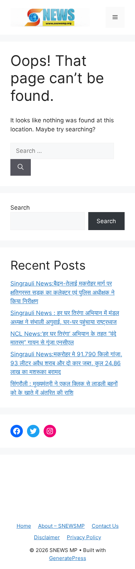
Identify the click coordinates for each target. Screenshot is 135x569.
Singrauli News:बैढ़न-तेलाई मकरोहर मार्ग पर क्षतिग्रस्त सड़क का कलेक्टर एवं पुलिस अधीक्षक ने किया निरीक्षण (62, 292)
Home (24, 526)
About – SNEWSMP (61, 526)
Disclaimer (47, 537)
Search (20, 207)
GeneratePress (67, 558)
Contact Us (105, 526)
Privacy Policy (84, 537)
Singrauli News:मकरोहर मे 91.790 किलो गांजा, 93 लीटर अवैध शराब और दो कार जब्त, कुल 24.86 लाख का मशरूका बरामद (66, 363)
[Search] (20, 167)
